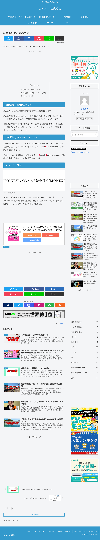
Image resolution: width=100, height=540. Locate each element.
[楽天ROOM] (39, 305)
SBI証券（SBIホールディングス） (35, 93)
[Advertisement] (34, 66)
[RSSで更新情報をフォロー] (60, 305)
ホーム (29, 531)
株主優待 (84, 342)
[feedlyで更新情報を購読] (49, 305)
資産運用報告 (84, 321)
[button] (96, 134)
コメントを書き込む (34, 514)
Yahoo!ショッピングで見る (32, 240)
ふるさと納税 (84, 326)
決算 (84, 377)
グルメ (84, 352)
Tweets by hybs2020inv (80, 152)
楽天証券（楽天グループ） (32, 89)
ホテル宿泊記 (84, 331)
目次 (31, 85)
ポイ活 (84, 337)
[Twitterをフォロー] (18, 305)
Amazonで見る (32, 235)
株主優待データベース (84, 372)
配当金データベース (84, 367)
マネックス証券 (28, 96)
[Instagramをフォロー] (29, 305)
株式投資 (84, 362)
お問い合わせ (77, 531)
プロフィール (37, 531)
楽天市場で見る (50, 235)
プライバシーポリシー (90, 531)
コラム (7, 247)
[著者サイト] (8, 305)
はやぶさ (84, 108)
